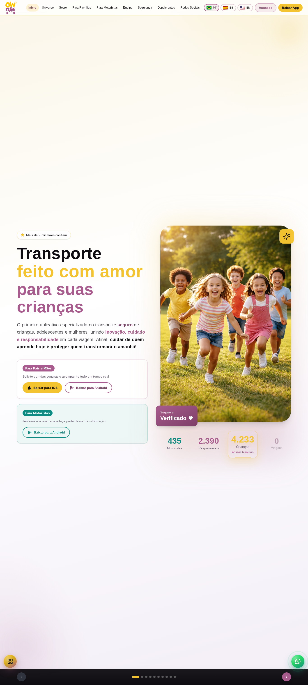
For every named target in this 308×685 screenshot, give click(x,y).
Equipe (127, 7)
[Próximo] (286, 676)
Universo (48, 7)
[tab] (135, 677)
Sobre (63, 7)
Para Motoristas (107, 7)
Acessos (265, 7)
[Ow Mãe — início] (11, 7)
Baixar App (290, 7)
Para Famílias (81, 7)
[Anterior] (21, 676)
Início (32, 7)
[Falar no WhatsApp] (297, 661)
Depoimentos (166, 7)
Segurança (145, 7)
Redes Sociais (190, 7)
